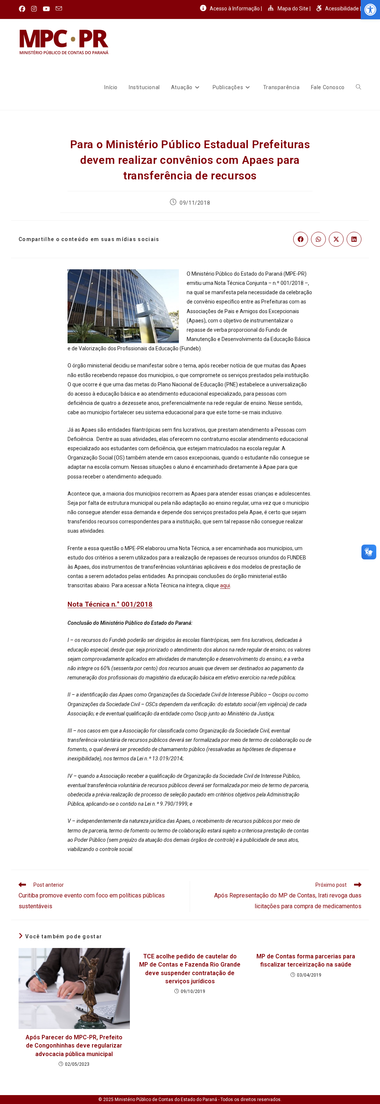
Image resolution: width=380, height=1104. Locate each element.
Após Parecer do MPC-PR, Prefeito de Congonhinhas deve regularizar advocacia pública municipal (74, 1046)
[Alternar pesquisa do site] (358, 87)
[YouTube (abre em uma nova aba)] (46, 9)
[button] (370, 9)
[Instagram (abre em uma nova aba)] (34, 9)
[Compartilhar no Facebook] (300, 239)
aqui (225, 585)
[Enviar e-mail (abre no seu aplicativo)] (59, 9)
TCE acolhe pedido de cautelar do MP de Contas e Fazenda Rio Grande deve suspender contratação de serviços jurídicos (189, 969)
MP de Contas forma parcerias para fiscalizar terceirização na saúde (305, 960)
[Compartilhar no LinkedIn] (354, 239)
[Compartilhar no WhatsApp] (318, 239)
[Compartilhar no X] (336, 239)
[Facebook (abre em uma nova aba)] (23, 9)
